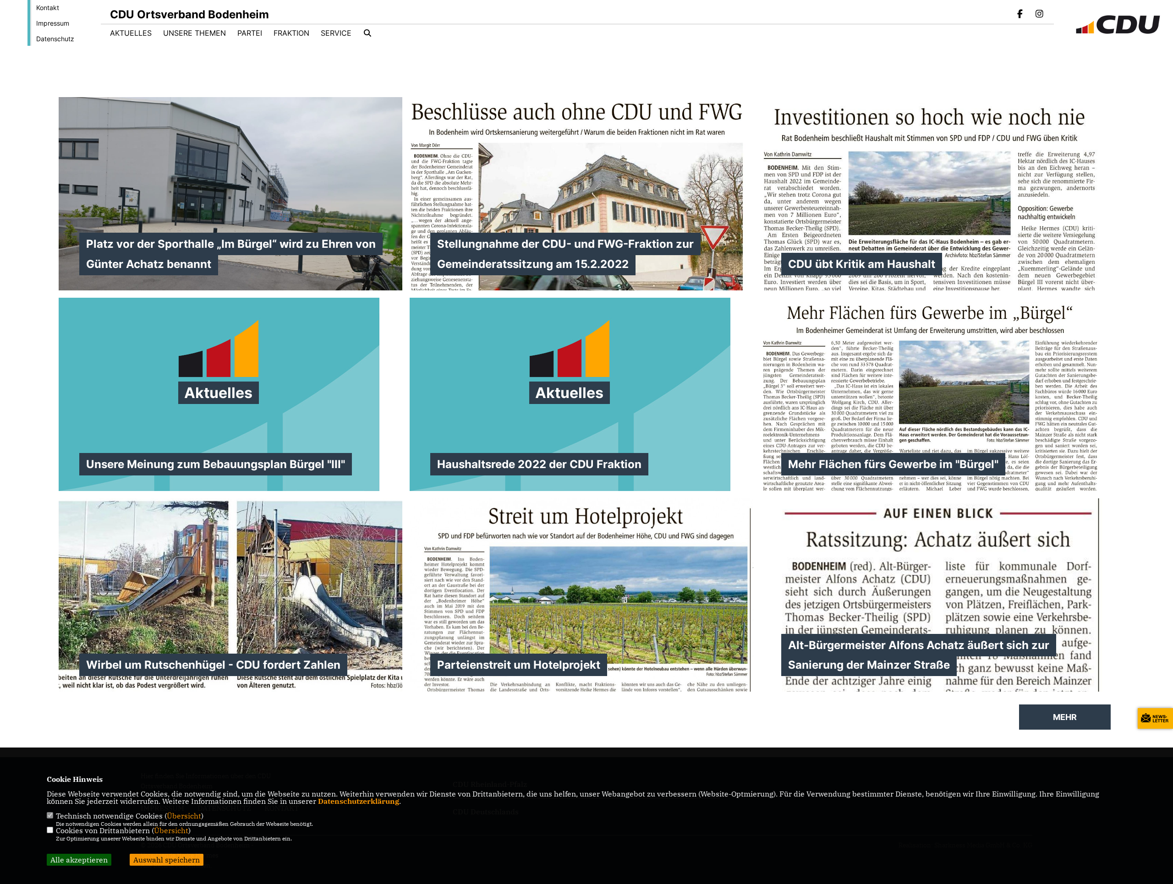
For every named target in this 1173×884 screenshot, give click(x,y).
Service (336, 33)
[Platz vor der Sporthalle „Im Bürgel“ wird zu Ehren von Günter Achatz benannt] (230, 226)
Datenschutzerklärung (358, 801)
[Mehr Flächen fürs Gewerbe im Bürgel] (932, 415)
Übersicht (184, 815)
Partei (249, 33)
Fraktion (291, 33)
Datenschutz (55, 39)
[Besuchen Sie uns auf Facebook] (1020, 15)
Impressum (52, 23)
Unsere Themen (194, 33)
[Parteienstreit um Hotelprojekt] (581, 688)
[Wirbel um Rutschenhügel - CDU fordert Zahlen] (230, 595)
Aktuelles (131, 33)
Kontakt (47, 7)
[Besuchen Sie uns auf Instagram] (1039, 15)
